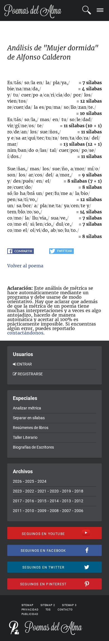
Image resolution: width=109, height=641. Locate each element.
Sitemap (28, 605)
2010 (29, 511)
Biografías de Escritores (33, 447)
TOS (48, 609)
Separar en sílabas (29, 418)
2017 (17, 501)
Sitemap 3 (69, 605)
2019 (66, 491)
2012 (78, 501)
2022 (29, 491)
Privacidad (30, 609)
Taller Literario (25, 437)
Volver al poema (25, 265)
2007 (66, 511)
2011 (17, 511)
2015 (41, 501)
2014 (54, 501)
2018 (78, 491)
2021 (41, 491)
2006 (78, 511)
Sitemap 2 (48, 605)
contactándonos (25, 333)
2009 (41, 511)
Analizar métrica (27, 408)
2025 (29, 481)
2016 (29, 501)
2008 (54, 511)
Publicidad (30, 614)
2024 (41, 481)
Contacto (65, 609)
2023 (17, 491)
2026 (17, 481)
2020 (54, 491)
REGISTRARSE (30, 374)
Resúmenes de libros (30, 428)
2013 (66, 501)
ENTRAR (24, 364)
